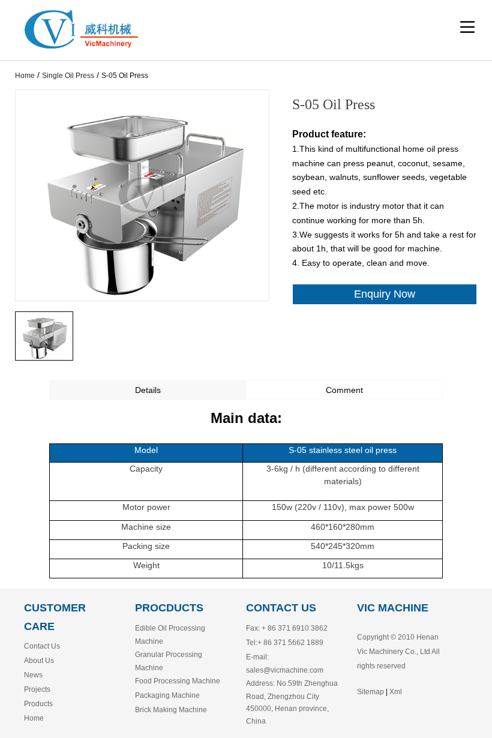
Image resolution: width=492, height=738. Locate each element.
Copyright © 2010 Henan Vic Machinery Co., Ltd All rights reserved (398, 651)
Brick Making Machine (171, 710)
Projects (37, 689)
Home (25, 75)
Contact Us (42, 646)
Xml (395, 692)
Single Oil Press (68, 75)
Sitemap (370, 692)
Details (148, 390)
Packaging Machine (167, 695)
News (33, 675)
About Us (39, 660)
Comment (344, 390)
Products (38, 704)
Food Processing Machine (177, 681)
